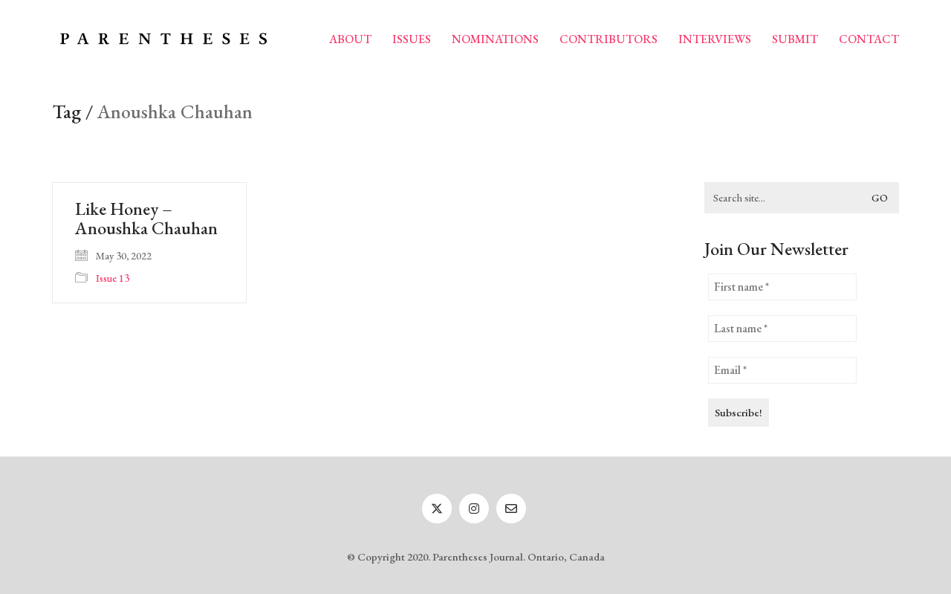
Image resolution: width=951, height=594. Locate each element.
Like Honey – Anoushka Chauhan (146, 219)
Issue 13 (112, 278)
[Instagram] (474, 508)
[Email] (511, 508)
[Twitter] (437, 508)
